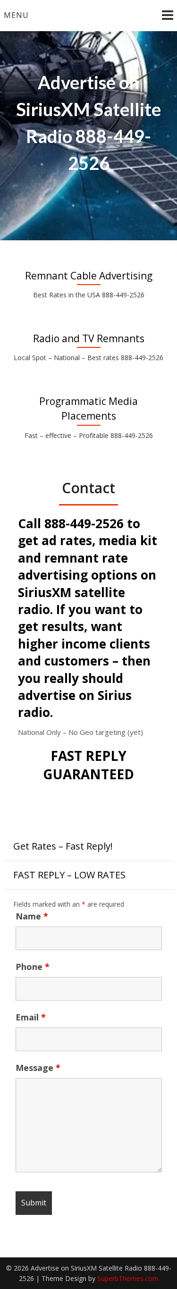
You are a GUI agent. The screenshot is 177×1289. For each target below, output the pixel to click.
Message (38, 1067)
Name (32, 916)
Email (31, 1017)
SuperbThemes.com (128, 1278)
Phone (33, 966)
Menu (16, 15)
